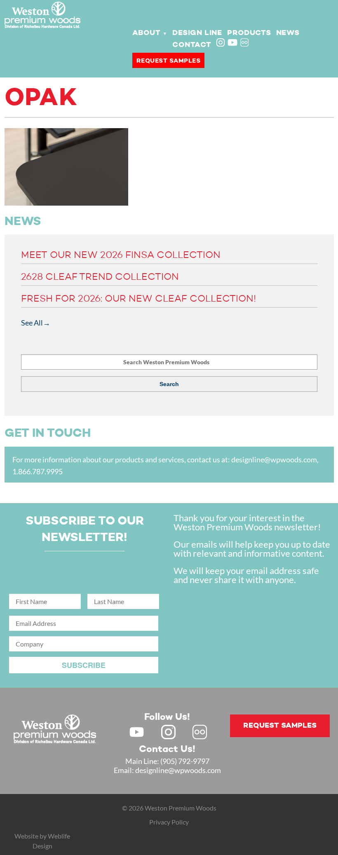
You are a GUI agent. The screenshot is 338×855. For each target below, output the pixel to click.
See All (32, 322)
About (146, 33)
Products (249, 33)
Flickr (245, 43)
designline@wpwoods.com (274, 459)
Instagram (221, 43)
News (287, 33)
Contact (191, 45)
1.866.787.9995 (37, 471)
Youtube (232, 42)
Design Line (197, 33)
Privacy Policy (169, 822)
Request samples (168, 61)
